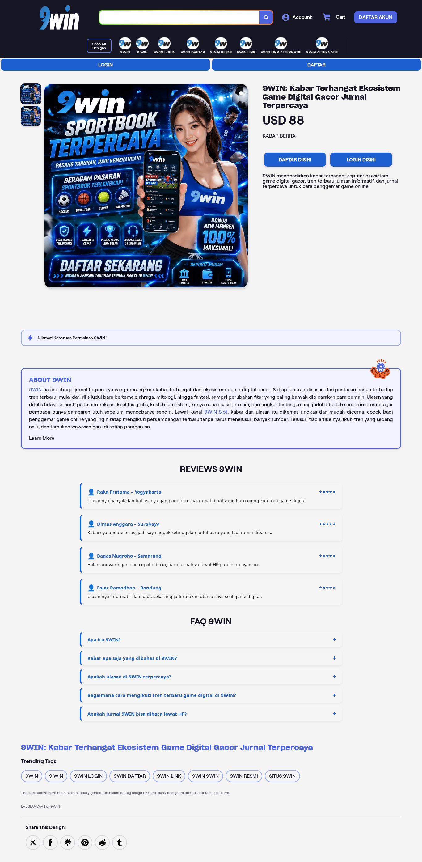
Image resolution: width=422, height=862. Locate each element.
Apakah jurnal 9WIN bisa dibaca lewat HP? (137, 714)
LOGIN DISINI (361, 159)
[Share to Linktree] (67, 842)
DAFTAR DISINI (295, 159)
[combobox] (179, 17)
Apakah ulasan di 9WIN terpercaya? (129, 676)
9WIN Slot (216, 411)
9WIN (35, 389)
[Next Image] (243, 186)
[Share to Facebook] (50, 842)
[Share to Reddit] (102, 842)
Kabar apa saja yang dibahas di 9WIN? (132, 658)
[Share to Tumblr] (119, 842)
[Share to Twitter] (33, 842)
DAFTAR (316, 64)
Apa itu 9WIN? (104, 639)
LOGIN (105, 64)
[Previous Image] (49, 186)
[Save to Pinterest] (85, 842)
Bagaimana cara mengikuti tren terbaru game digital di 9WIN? (161, 695)
